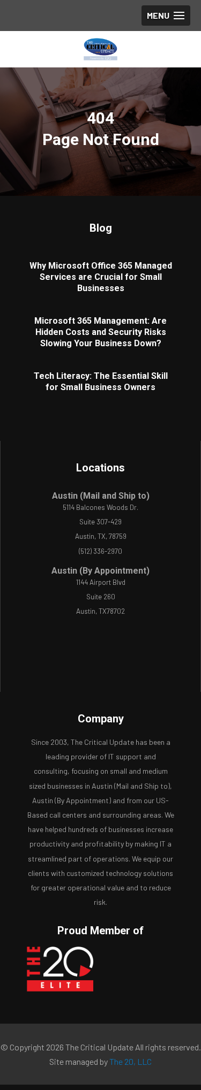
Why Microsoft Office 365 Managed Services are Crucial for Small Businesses (100, 277)
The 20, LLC (130, 1061)
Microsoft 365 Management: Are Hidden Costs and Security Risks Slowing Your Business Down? (100, 332)
